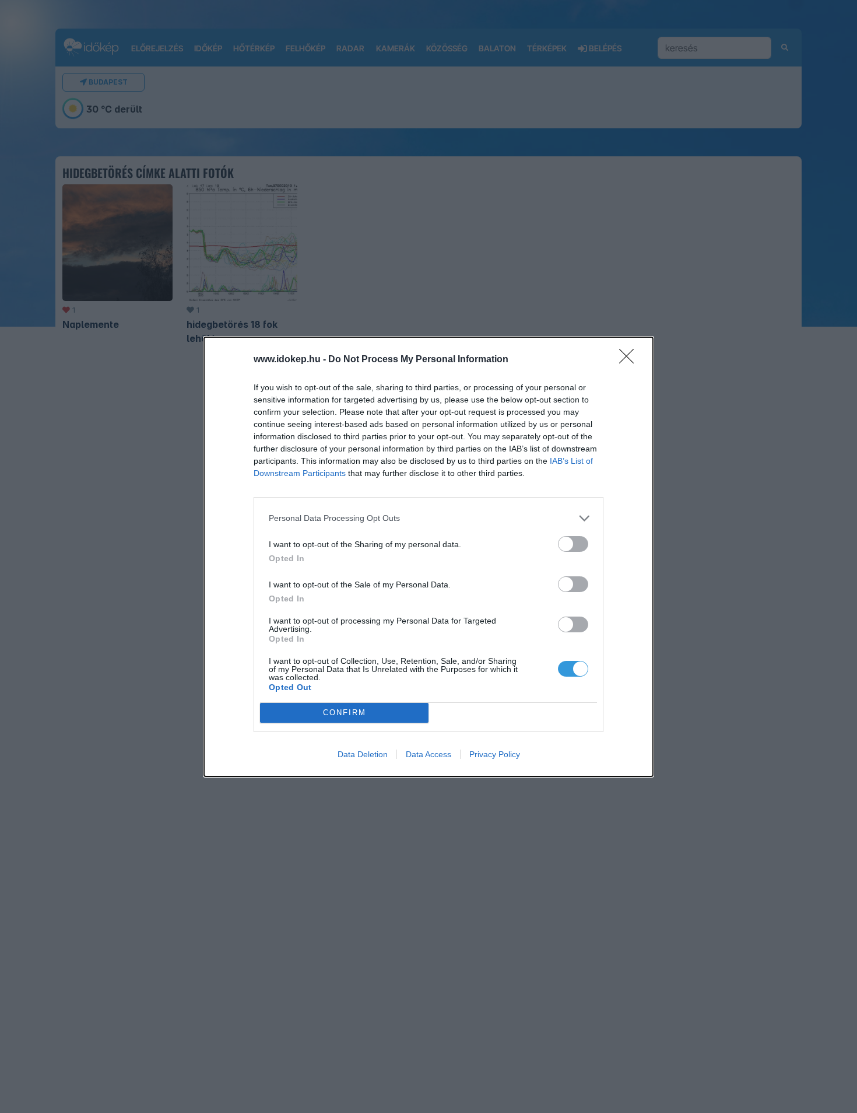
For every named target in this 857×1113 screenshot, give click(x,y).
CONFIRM (344, 712)
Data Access (428, 754)
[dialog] (428, 556)
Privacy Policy (494, 754)
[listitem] (428, 518)
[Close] (630, 360)
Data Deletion (363, 754)
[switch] (573, 544)
